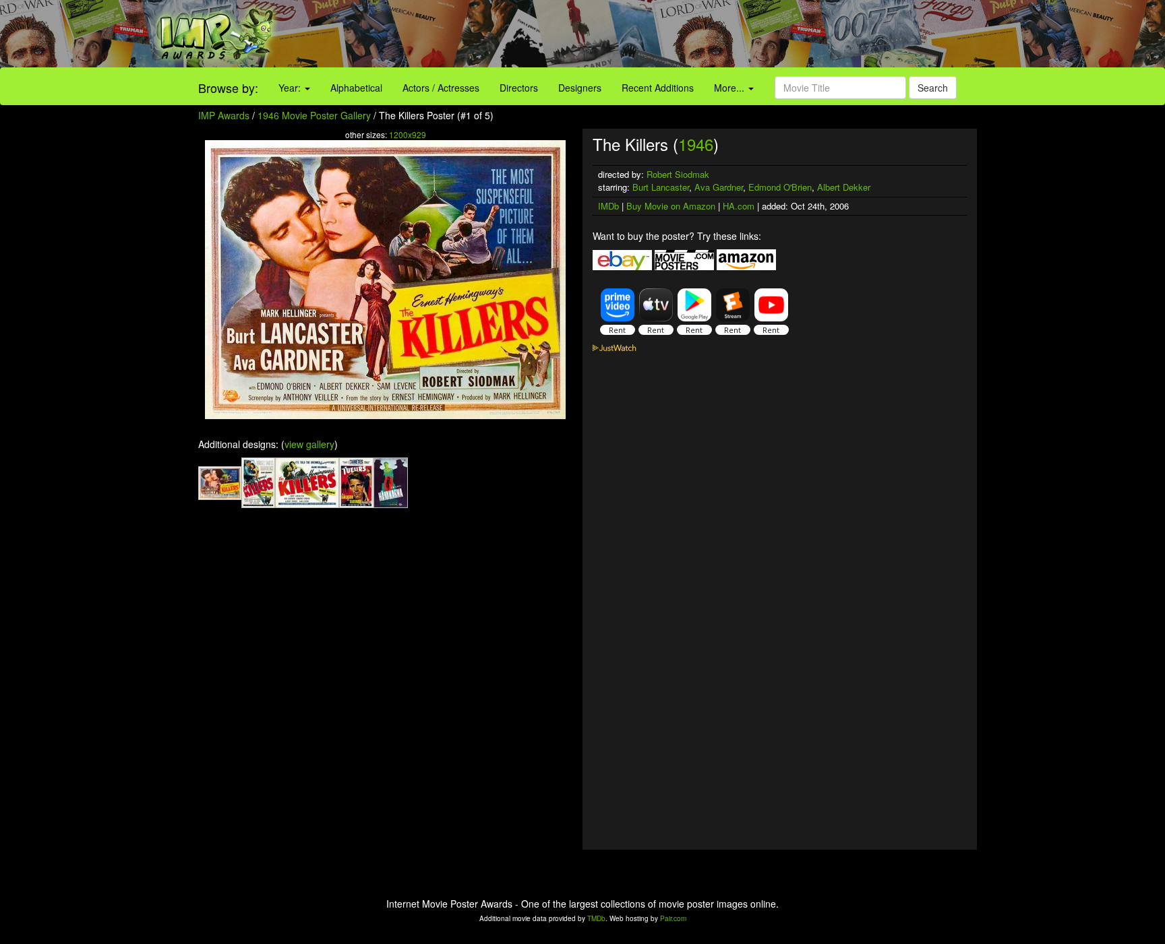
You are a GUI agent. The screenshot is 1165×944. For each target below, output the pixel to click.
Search (933, 87)
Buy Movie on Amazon (670, 205)
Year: (290, 87)
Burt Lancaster (660, 187)
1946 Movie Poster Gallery (314, 115)
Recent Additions (658, 87)
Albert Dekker (843, 187)
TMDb (596, 918)
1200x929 (407, 134)
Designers (579, 87)
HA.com (738, 205)
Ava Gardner (718, 187)
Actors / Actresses (440, 87)
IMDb (608, 205)
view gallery (309, 444)
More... (730, 87)
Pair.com (673, 918)
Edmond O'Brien (780, 187)
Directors (519, 87)
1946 (695, 144)
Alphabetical (356, 87)
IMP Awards (223, 115)
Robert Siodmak (678, 174)
